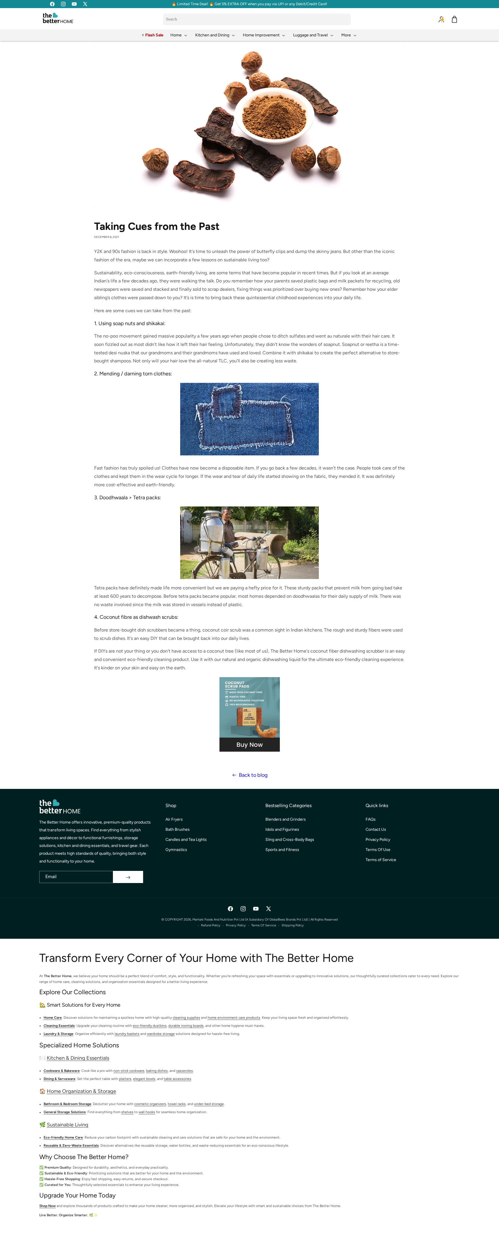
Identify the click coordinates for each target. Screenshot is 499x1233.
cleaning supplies (186, 1018)
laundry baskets (127, 1034)
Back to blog (253, 775)
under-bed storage (209, 1104)
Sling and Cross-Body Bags (289, 839)
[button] (179, 35)
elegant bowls (144, 1079)
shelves (127, 1112)
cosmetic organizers (150, 1104)
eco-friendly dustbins (150, 1026)
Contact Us (376, 829)
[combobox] (257, 19)
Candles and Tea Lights (186, 839)
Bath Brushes (177, 829)
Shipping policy (293, 925)
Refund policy (210, 925)
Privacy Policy (378, 839)
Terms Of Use (378, 850)
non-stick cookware (128, 1071)
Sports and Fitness (282, 850)
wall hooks (147, 1112)
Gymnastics (176, 850)
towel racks (177, 1104)
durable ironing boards (186, 1026)
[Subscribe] (128, 877)
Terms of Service (381, 860)
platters (125, 1079)
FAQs (371, 819)
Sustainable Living (67, 1124)
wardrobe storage (161, 1034)
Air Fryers (174, 819)
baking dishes (157, 1071)
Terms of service (263, 925)
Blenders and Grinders (285, 819)
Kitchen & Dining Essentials (78, 1058)
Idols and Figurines (282, 829)
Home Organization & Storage (81, 1091)
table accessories (177, 1079)
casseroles (184, 1071)
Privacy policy (236, 925)
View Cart (333, 1223)
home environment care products (234, 1018)
